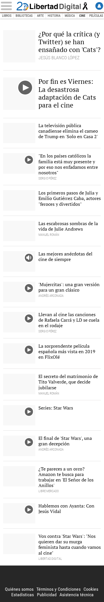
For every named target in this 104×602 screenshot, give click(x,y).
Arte (40, 16)
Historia (54, 16)
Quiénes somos (19, 589)
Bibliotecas (24, 16)
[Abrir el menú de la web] (7, 6)
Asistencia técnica (77, 594)
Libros (7, 16)
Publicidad (47, 594)
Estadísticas (22, 594)
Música (70, 16)
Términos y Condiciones (58, 589)
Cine (82, 16)
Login (99, 6)
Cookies (90, 589)
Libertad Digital (52, 6)
